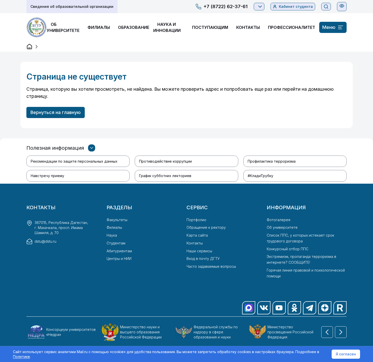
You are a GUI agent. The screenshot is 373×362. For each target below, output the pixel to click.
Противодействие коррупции (165, 161)
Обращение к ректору (206, 227)
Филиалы (114, 227)
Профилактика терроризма (272, 161)
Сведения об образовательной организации (71, 6)
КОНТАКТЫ (248, 27)
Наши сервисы (199, 251)
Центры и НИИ (119, 258)
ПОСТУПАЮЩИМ (210, 27)
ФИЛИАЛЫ (99, 27)
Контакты (195, 243)
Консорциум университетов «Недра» (71, 332)
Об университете (282, 227)
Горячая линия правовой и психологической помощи (306, 273)
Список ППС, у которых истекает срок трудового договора (300, 238)
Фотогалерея (278, 220)
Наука (112, 235)
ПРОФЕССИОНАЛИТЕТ (291, 27)
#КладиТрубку (260, 176)
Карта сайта (197, 235)
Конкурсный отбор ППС (287, 249)
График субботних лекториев (165, 176)
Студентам (116, 243)
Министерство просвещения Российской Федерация (290, 332)
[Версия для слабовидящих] (341, 5)
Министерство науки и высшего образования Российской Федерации (141, 332)
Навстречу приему (47, 176)
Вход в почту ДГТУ (203, 258)
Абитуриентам (119, 251)
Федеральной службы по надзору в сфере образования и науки (216, 332)
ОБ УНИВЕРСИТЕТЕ (63, 27)
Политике (21, 356)
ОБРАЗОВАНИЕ (133, 27)
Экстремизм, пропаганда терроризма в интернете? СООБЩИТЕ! (301, 259)
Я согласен (346, 354)
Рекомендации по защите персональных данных (74, 161)
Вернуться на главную (55, 112)
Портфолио (196, 220)
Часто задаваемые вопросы (211, 266)
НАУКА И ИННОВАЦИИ (167, 27)
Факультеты (117, 220)
